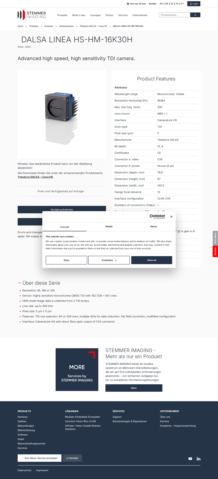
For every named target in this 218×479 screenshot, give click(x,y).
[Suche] (195, 14)
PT (182, 3)
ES (172, 3)
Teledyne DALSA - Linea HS (93, 26)
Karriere (164, 421)
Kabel (21, 439)
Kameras (48, 26)
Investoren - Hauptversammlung (178, 425)
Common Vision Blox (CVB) (80, 421)
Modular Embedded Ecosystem (82, 416)
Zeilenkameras (66, 26)
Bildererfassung (26, 430)
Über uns (165, 416)
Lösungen (95, 15)
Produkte (62, 15)
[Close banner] (171, 217)
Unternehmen (139, 15)
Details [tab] (109, 226)
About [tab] (153, 226)
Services (123, 15)
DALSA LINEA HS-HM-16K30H (128, 26)
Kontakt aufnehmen (62, 209)
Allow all (151, 260)
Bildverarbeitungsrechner (32, 443)
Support (117, 416)
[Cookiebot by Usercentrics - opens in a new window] (152, 216)
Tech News (215, 238)
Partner (109, 15)
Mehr (134, 388)
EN (161, 3)
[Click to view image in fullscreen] (62, 114)
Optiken (22, 421)
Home (20, 26)
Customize (107, 260)
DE (166, 3)
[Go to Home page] (32, 14)
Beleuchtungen (26, 425)
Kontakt (152, 3)
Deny (66, 260)
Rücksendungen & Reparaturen (130, 421)
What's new (78, 15)
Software (23, 434)
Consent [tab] (64, 226)
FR (177, 3)
